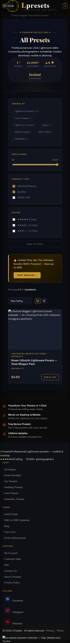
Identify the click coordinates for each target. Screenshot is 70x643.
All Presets (10, 469)
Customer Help (12, 559)
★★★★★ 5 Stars (27, 219)
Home (5, 15)
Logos (46, 125)
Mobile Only (23, 197)
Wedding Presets (13, 487)
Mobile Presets (23, 132)
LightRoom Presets (27, 111)
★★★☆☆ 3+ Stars (27, 230)
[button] (64, 6)
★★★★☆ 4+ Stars (27, 225)
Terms (60, 630)
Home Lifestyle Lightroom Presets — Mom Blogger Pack (34, 362)
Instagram (17, 612)
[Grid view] (38, 301)
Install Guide (11, 514)
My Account (11, 553)
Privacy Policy (12, 582)
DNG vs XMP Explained (17, 520)
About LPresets (12, 576)
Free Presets (11, 493)
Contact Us (10, 571)
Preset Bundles (12, 475)
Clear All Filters (35, 244)
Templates (21, 138)
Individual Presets (26, 186)
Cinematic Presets (14, 499)
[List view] (44, 301)
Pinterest (17, 623)
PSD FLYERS (45, 132)
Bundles (21, 191)
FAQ (6, 565)
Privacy (50, 630)
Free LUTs (9, 532)
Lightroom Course (25, 125)
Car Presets (10, 481)
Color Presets (23, 118)
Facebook (17, 600)
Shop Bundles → (27, 275)
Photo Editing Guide (15, 538)
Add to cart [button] (50, 377)
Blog (6, 526)
